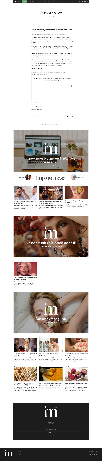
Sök (80, 1)
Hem (15, 1)
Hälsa (29, 1)
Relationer (43, 1)
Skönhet (25, 1)
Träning (67, 366)
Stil (14, 366)
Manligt (38, 1)
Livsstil (19, 1)
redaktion (51, 423)
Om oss (49, 1)
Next (71, 86)
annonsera (51, 422)
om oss (51, 420)
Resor (33, 1)
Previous (33, 86)
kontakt (51, 425)
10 (60, 99)
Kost (40, 366)
